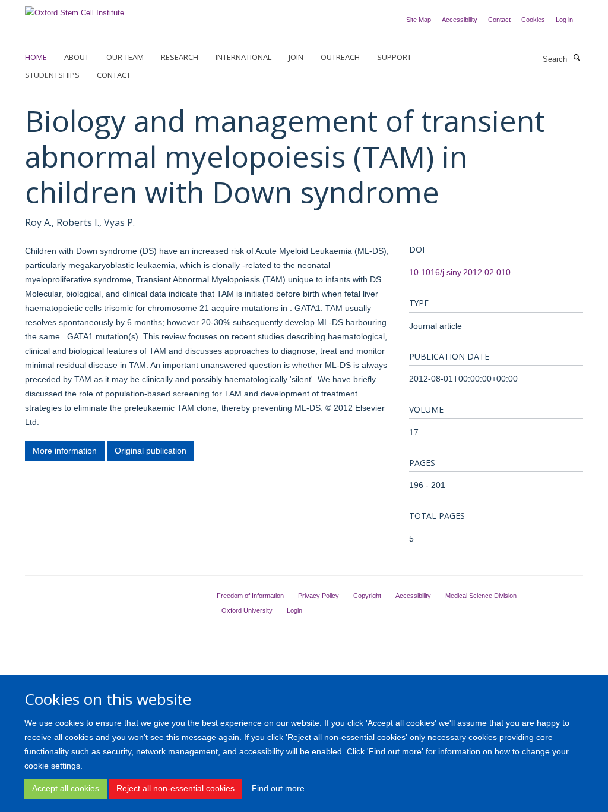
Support (394, 57)
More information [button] (65, 450)
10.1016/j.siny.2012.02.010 (460, 272)
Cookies (533, 19)
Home (36, 57)
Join (296, 57)
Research (179, 57)
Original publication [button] (150, 450)
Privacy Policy (318, 595)
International (243, 57)
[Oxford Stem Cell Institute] (74, 9)
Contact (499, 19)
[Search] (576, 58)
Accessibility (459, 19)
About (76, 57)
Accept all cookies (65, 788)
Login (294, 610)
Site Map (418, 19)
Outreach (340, 57)
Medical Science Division (481, 595)
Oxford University (247, 610)
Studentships (52, 75)
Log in (564, 19)
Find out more (278, 788)
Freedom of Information (250, 595)
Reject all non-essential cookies (175, 788)
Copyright (367, 595)
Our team (125, 57)
